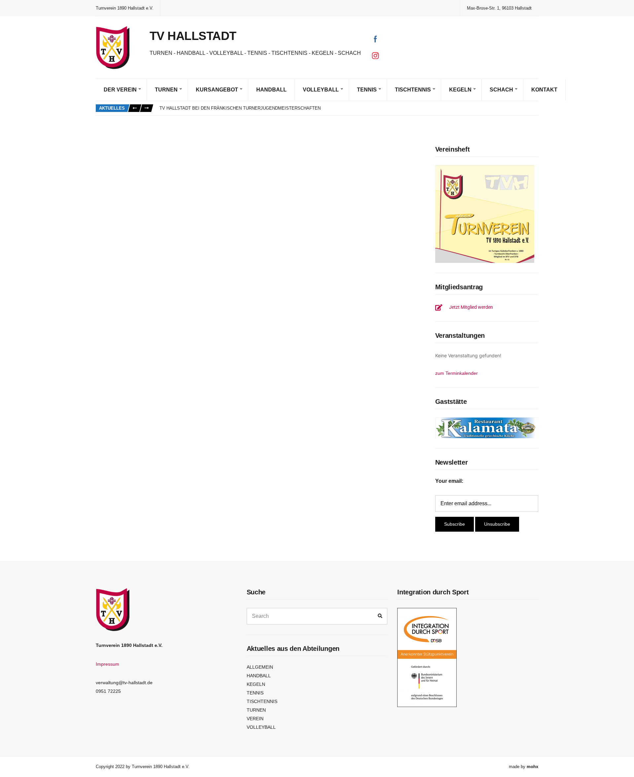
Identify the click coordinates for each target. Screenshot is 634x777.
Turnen (166, 89)
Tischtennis (413, 89)
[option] (348, 108)
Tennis (367, 89)
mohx (532, 766)
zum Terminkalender (456, 373)
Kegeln (460, 89)
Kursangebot (217, 89)
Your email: (449, 481)
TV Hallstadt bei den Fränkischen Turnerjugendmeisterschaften (240, 108)
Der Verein (120, 89)
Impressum (107, 664)
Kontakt (544, 89)
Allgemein (260, 667)
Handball (271, 89)
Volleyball (321, 89)
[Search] (380, 616)
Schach (501, 89)
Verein (255, 718)
